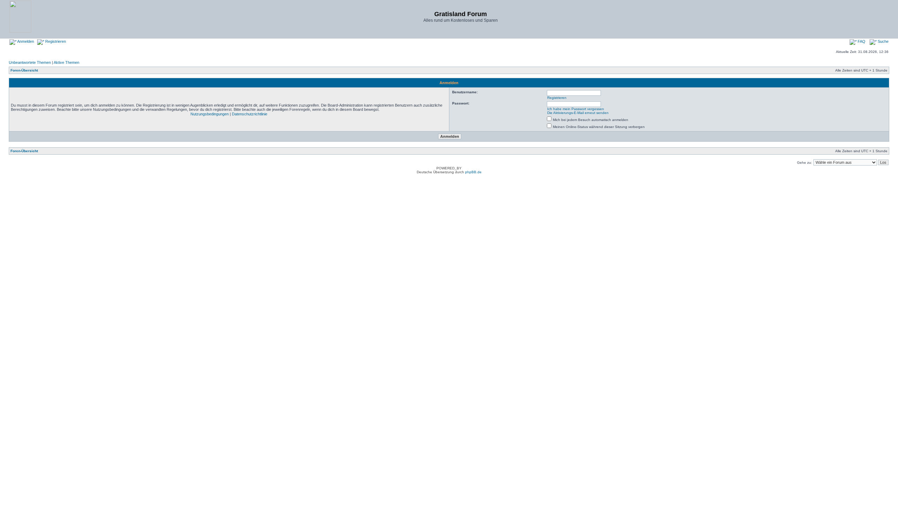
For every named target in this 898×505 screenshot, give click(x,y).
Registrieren (55, 41)
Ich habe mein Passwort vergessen (575, 109)
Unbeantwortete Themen (30, 62)
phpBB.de (473, 172)
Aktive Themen (66, 62)
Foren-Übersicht (24, 70)
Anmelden (25, 41)
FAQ (861, 41)
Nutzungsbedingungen (209, 114)
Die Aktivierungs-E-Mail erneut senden (578, 113)
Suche (883, 41)
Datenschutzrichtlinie (249, 114)
